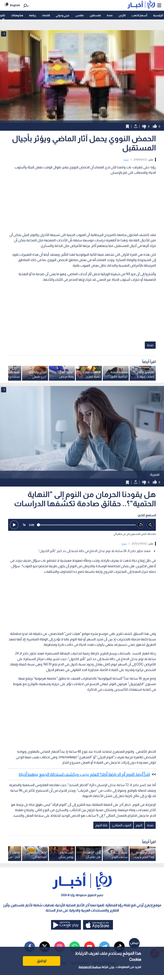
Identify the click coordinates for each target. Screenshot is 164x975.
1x (24, 525)
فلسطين (95, 15)
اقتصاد (46, 15)
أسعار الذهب (139, 15)
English (15, 5)
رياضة (32, 15)
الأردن (122, 15)
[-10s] (140, 525)
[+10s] (150, 525)
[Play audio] (14, 525)
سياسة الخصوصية (90, 967)
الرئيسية (158, 15)
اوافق (42, 961)
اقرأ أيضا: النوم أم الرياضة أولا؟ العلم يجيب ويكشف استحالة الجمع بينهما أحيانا (84, 774)
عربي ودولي (62, 15)
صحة (110, 15)
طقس (79, 15)
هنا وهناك (17, 15)
